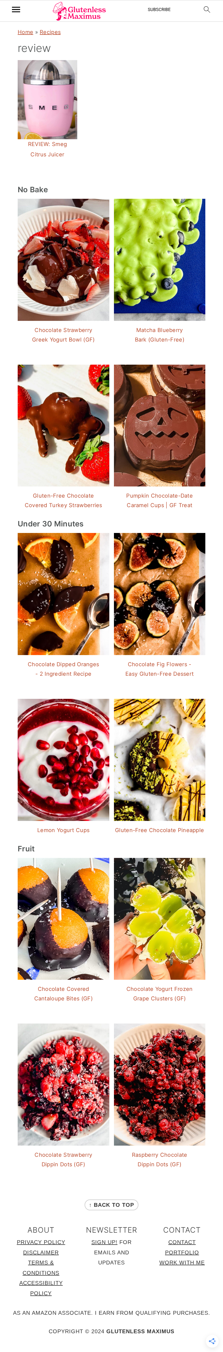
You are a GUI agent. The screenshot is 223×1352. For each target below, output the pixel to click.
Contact (182, 1242)
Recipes (50, 32)
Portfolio (182, 1252)
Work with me (182, 1263)
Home (25, 32)
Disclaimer (41, 1252)
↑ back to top (111, 1205)
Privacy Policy (41, 1242)
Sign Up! (104, 1242)
